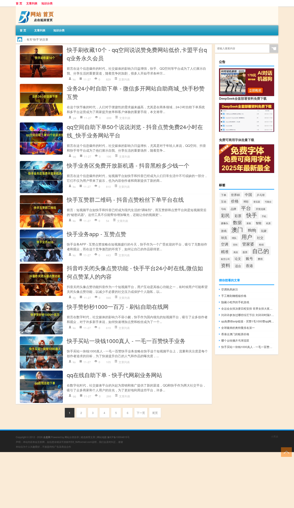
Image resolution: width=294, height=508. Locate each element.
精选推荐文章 (88, 437)
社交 (260, 237)
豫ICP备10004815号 (118, 437)
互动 (223, 201)
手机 (264, 216)
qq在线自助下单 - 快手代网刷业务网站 (114, 375)
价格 (235, 201)
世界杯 (235, 194)
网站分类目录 (72, 437)
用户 (246, 237)
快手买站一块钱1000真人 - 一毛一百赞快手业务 (126, 341)
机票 (268, 223)
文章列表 (31, 3)
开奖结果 (260, 209)
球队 (234, 238)
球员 (224, 238)
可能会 (268, 201)
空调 (224, 244)
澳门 (237, 229)
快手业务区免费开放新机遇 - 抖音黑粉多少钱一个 (128, 165)
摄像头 (224, 223)
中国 (248, 194)
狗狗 (252, 230)
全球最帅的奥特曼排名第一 (238, 328)
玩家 (264, 231)
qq (74, 156)
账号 (249, 258)
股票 (245, 252)
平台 (246, 207)
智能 (258, 223)
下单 (223, 195)
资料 (225, 265)
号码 (223, 209)
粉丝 (261, 244)
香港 (249, 265)
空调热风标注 (229, 289)
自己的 (260, 251)
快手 (251, 215)
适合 (238, 265)
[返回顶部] (285, 451)
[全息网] (37, 8)
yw (74, 118)
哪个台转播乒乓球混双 (235, 340)
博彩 (246, 201)
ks (74, 79)
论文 (238, 258)
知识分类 (47, 3)
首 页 (19, 3)
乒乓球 (261, 195)
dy (74, 298)
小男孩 (274, 436)
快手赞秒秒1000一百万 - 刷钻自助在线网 (118, 306)
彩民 (225, 215)
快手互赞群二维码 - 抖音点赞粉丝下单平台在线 (125, 199)
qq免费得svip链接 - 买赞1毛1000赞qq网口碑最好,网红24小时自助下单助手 (247, 321)
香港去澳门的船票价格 (235, 334)
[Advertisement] (120, 480)
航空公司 (225, 258)
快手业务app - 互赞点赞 (96, 234)
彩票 (238, 215)
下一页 (141, 413)
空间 (235, 244)
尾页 (155, 413)
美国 (235, 252)
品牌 (233, 209)
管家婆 (248, 244)
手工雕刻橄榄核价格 (233, 296)
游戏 (224, 231)
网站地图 (102, 437)
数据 (237, 222)
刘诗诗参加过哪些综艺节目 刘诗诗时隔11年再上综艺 (247, 315)
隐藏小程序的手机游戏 (235, 302)
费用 (260, 258)
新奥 (249, 223)
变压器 (256, 201)
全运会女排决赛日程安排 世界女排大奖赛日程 (247, 308)
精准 (225, 251)
